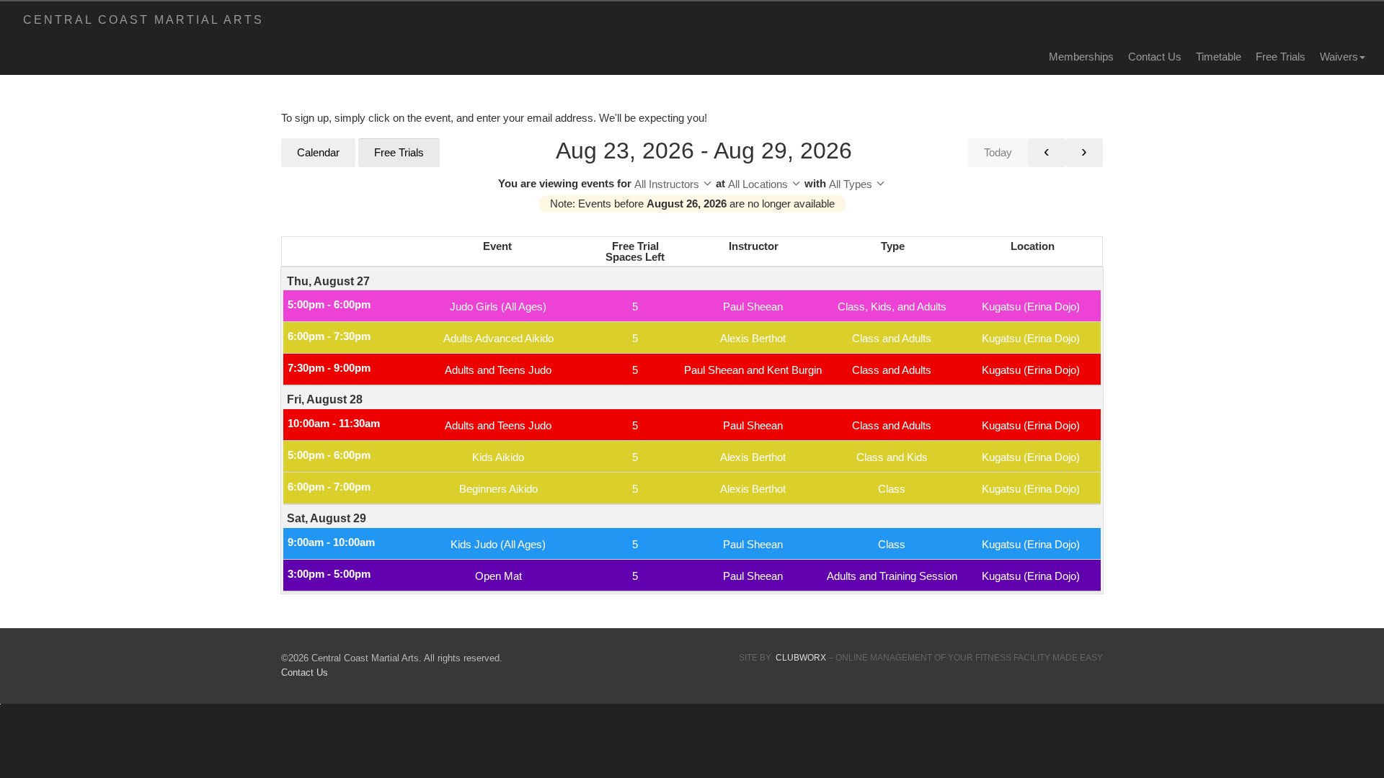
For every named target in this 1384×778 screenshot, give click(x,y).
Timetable (1218, 56)
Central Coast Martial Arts (143, 20)
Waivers (1339, 56)
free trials (1280, 56)
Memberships (1081, 56)
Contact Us (1154, 56)
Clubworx (801, 658)
